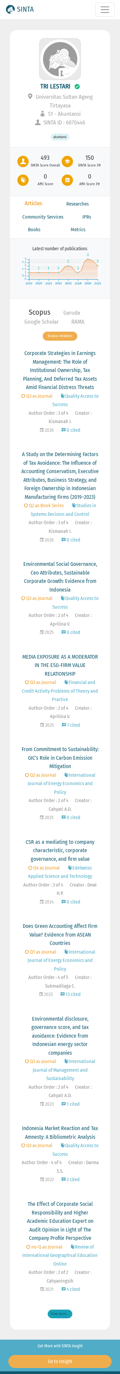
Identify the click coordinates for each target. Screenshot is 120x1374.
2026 (49, 430)
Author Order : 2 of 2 (48, 1272)
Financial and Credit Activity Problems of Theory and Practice (60, 691)
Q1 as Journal (42, 952)
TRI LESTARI (55, 86)
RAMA (77, 321)
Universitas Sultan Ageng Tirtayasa (63, 101)
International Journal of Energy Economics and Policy (61, 783)
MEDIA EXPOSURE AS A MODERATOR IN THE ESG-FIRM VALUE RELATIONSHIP (60, 665)
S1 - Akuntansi (64, 113)
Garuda (71, 312)
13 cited (73, 994)
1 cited (73, 725)
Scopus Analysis (60, 336)
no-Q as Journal (46, 1247)
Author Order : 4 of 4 (42, 1162)
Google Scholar (41, 321)
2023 (48, 994)
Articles (33, 203)
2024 (49, 902)
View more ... (60, 1314)
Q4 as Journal (46, 868)
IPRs (86, 217)
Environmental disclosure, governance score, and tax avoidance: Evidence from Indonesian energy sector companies (60, 1036)
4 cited (73, 1289)
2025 (49, 632)
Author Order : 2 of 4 (48, 615)
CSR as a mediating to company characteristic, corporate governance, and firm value (60, 850)
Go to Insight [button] (60, 1361)
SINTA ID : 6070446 (63, 122)
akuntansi (60, 137)
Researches (77, 204)
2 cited (73, 1179)
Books (34, 230)
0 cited (73, 430)
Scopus (39, 312)
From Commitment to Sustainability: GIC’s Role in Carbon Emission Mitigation (60, 757)
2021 (49, 1289)
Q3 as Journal (38, 396)
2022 (49, 1179)
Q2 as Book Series (46, 505)
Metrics (78, 230)
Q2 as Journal (42, 775)
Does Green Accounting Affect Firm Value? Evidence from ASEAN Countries (60, 934)
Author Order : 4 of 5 (48, 977)
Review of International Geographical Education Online (60, 1255)
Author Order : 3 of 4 (48, 413)
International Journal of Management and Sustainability (64, 1070)
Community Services (42, 217)
